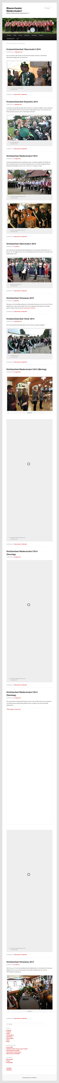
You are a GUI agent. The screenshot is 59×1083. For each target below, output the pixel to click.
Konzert (8, 1061)
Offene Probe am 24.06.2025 (13, 1053)
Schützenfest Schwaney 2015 (20, 298)
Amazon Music (10, 1038)
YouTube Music (10, 1035)
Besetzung (27, 35)
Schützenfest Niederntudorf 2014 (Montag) (26, 369)
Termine (20, 35)
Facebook (8, 1032)
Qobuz (8, 1041)
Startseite (9, 35)
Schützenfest (24, 94)
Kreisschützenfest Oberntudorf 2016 (23, 49)
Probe (15, 35)
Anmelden (8, 1068)
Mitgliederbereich (10, 38)
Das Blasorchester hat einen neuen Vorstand (17, 1049)
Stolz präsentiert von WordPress (29, 1077)
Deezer (8, 1040)
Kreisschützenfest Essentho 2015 (22, 101)
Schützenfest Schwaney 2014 (20, 961)
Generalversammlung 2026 (12, 1050)
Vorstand (41, 35)
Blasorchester (17, 94)
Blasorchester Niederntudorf (14, 9)
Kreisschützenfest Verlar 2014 (20, 318)
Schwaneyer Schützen (29, 308)
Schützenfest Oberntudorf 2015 (21, 243)
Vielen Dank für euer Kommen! (13, 1052)
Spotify (8, 1033)
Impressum (9, 1070)
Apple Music (9, 1036)
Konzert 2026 (9, 1047)
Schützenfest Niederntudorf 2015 (21, 155)
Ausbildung (34, 35)
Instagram (8, 1030)
